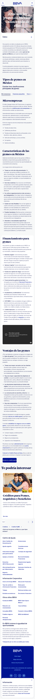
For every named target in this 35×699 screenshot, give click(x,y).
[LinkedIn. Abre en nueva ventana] (23, 675)
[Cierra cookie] (31, 680)
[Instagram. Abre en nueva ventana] (19, 675)
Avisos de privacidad (17, 662)
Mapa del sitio (17, 659)
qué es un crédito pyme (15, 416)
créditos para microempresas (20, 108)
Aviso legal (17, 656)
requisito (21, 317)
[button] (32, 522)
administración (18, 444)
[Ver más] (17, 482)
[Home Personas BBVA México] (17, 3)
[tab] (5, 94)
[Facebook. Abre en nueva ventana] (11, 675)
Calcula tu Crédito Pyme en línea (12, 453)
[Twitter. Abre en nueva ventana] (15, 675)
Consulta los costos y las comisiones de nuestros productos (17, 669)
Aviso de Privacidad (24, 693)
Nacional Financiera (25, 282)
